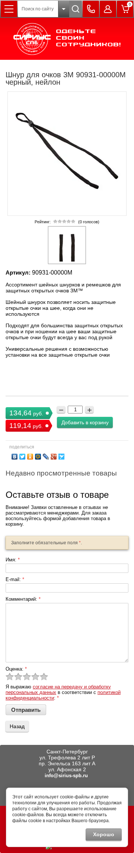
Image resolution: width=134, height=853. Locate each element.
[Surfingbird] (62, 456)
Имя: (13, 559)
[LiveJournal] (46, 456)
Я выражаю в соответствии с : (63, 692)
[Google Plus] (54, 456)
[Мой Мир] (38, 456)
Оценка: (16, 669)
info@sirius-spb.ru (66, 775)
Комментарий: (23, 599)
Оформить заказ (125, 9)
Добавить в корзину (85, 422)
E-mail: (15, 579)
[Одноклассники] (30, 456)
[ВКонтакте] (15, 456)
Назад (17, 726)
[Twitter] (22, 456)
